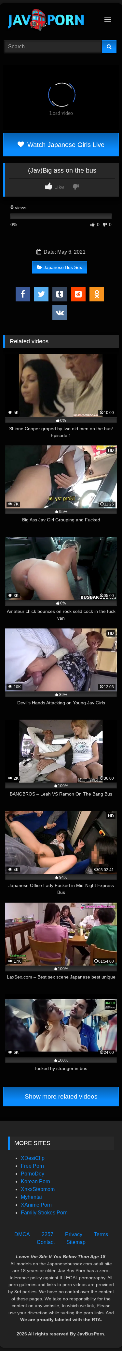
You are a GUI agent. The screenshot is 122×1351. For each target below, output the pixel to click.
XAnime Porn (36, 1205)
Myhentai (31, 1197)
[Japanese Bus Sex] (50, 20)
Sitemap (76, 1242)
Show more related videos (61, 1096)
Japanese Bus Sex (63, 267)
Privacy (73, 1234)
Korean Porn (35, 1181)
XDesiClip (33, 1158)
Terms (101, 1234)
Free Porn (32, 1166)
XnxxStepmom (38, 1189)
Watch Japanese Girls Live (64, 144)
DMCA (22, 1234)
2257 (47, 1234)
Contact (46, 1242)
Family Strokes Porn (44, 1212)
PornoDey (32, 1173)
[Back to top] (102, 1331)
